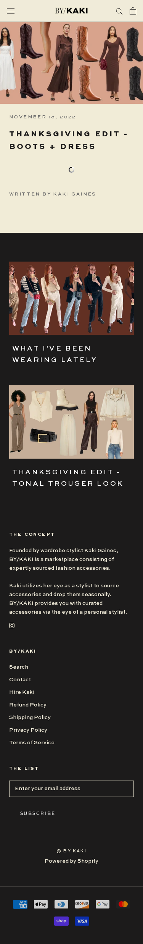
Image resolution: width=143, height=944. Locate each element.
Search (18, 667)
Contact (20, 679)
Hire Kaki (21, 692)
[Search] (119, 11)
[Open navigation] (10, 11)
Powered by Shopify (71, 861)
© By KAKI (71, 851)
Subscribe (38, 813)
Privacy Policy (28, 730)
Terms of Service (32, 742)
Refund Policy (28, 705)
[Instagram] (11, 625)
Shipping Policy (30, 717)
